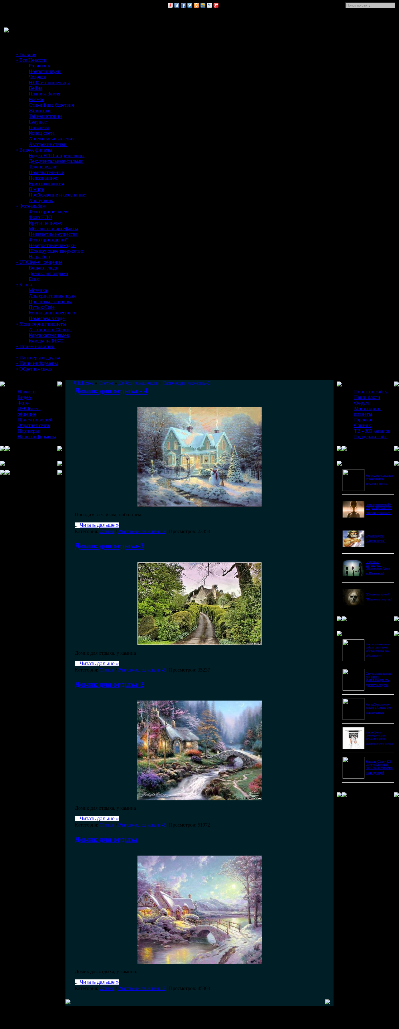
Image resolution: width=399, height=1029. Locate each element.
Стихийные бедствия (51, 105)
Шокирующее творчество (56, 251)
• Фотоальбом (31, 206)
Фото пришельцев (48, 211)
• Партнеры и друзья (38, 357)
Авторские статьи (48, 144)
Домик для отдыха (48, 273)
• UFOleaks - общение (39, 262)
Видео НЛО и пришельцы (56, 155)
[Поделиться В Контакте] (176, 5)
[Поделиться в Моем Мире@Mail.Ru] (202, 5)
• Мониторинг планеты (41, 324)
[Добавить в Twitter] (189, 5)
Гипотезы (39, 127)
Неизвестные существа (53, 234)
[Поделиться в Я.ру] (170, 5)
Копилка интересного (52, 312)
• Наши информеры (37, 363)
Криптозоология (46, 183)
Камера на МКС (46, 340)
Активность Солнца (50, 329)
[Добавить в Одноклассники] (196, 5)
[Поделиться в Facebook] (183, 5)
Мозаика (38, 290)
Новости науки (45, 71)
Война (35, 88)
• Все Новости (31, 60)
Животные (40, 110)
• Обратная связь (34, 368)
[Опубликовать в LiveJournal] (209, 5)
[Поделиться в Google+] (216, 5)
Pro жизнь (39, 65)
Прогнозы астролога (50, 301)
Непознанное (43, 178)
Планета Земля (44, 93)
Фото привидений (48, 239)
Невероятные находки (52, 245)
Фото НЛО (40, 217)
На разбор (39, 256)
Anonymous (41, 200)
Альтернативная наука (52, 296)
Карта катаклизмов (49, 335)
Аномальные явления (52, 138)
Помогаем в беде (47, 318)
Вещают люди (44, 267)
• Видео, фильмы (34, 150)
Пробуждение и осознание (57, 194)
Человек (37, 77)
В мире (36, 189)
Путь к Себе (42, 307)
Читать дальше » (99, 525)
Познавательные (46, 172)
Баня (34, 279)
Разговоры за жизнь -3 (142, 531)
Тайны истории (45, 116)
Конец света (42, 133)
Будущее (38, 121)
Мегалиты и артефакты (53, 228)
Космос (36, 99)
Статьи (106, 531)
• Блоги (24, 284)
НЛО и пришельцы (49, 82)
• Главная (26, 54)
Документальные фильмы (56, 161)
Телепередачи (43, 166)
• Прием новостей (35, 346)
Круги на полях (45, 223)
